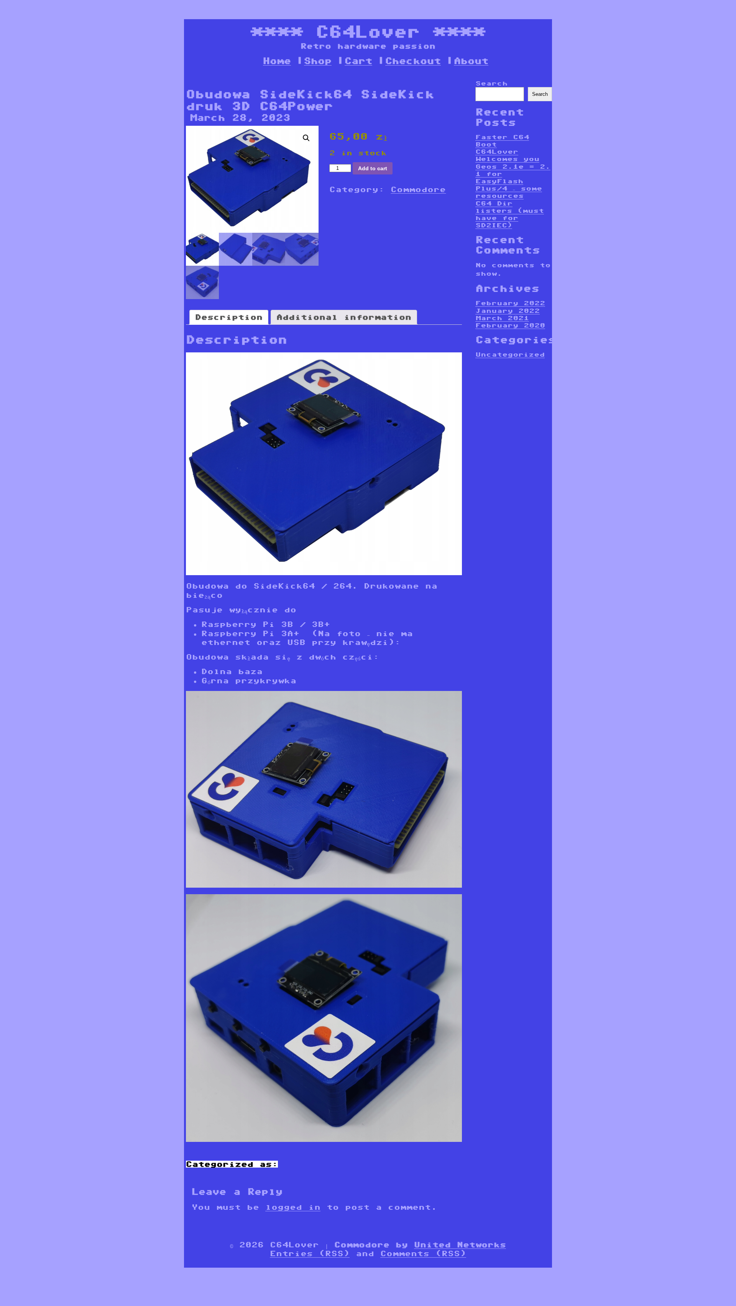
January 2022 (507, 311)
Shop (318, 61)
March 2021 (502, 318)
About (471, 61)
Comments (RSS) (423, 1253)
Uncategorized (510, 354)
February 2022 (510, 303)
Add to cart (372, 168)
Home (277, 61)
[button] (306, 138)
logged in (292, 1207)
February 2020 (510, 325)
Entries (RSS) (310, 1253)
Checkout (413, 61)
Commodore (418, 189)
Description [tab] (229, 317)
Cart (358, 61)
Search (491, 83)
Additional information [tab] (343, 317)
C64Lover (368, 31)
